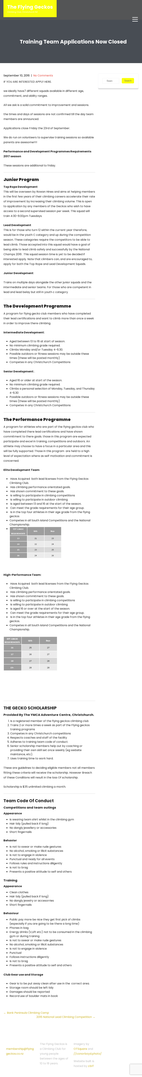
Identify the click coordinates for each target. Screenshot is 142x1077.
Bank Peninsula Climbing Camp (26, 1013)
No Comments (43, 75)
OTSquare (80, 1049)
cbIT (91, 1066)
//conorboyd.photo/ (88, 1054)
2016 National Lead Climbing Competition (65, 1017)
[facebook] (23, 1059)
